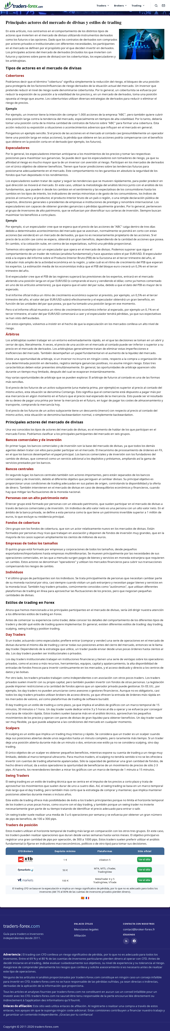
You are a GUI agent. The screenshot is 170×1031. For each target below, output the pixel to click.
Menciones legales (86, 929)
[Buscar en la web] (156, 5)
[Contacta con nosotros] (163, 5)
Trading (136, 5)
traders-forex (21, 926)
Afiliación (80, 935)
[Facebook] (134, 941)
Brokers (119, 5)
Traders (101, 5)
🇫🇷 (87, 898)
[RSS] (126, 941)
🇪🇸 (82, 898)
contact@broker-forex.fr (139, 929)
